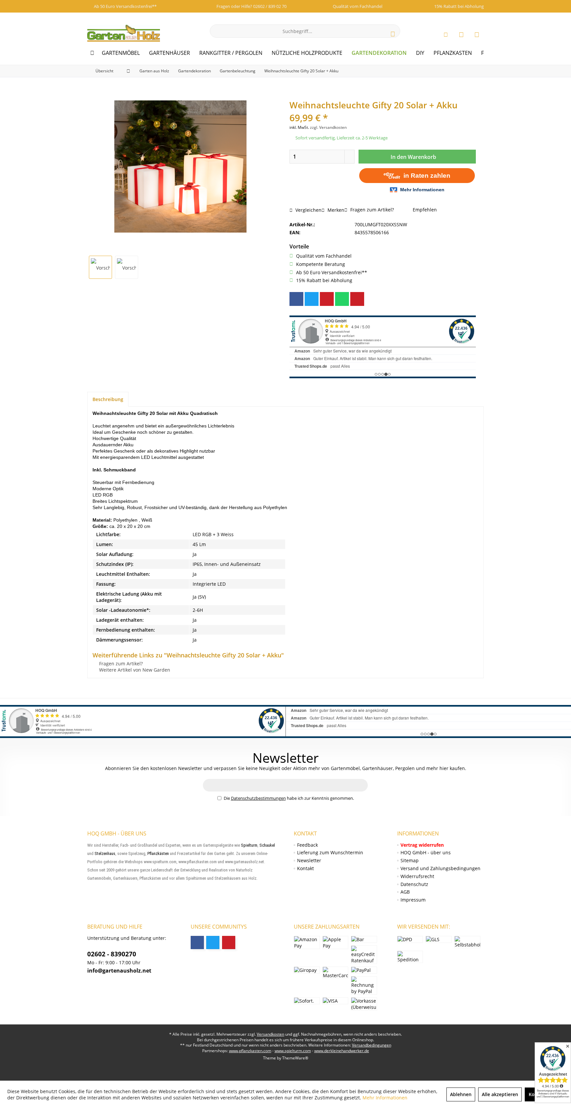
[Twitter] (312, 299)
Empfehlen (424, 209)
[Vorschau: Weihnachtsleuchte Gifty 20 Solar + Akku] (100, 267)
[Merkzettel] (461, 34)
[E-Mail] (357, 299)
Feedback (307, 845)
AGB (405, 892)
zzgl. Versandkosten (328, 127)
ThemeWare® (295, 1058)
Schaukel (267, 845)
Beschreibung (108, 399)
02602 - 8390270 (111, 954)
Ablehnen (461, 1094)
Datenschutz (414, 884)
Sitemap (409, 860)
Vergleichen (308, 210)
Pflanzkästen (158, 853)
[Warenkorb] (477, 34)
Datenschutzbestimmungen (258, 798)
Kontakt (305, 868)
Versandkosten (270, 1034)
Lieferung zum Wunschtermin (330, 852)
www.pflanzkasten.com (250, 1050)
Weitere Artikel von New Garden (134, 670)
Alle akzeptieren (500, 1094)
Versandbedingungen (371, 1045)
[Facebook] (296, 299)
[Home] (92, 53)
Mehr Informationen (384, 1097)
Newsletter (309, 860)
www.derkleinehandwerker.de (341, 1050)
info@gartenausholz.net (119, 970)
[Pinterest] (327, 299)
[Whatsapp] (342, 299)
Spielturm (249, 845)
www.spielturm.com (293, 1050)
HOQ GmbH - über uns (425, 852)
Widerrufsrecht (417, 876)
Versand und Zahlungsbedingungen (440, 868)
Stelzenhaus (105, 853)
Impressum (413, 900)
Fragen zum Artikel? (371, 209)
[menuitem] (477, 34)
